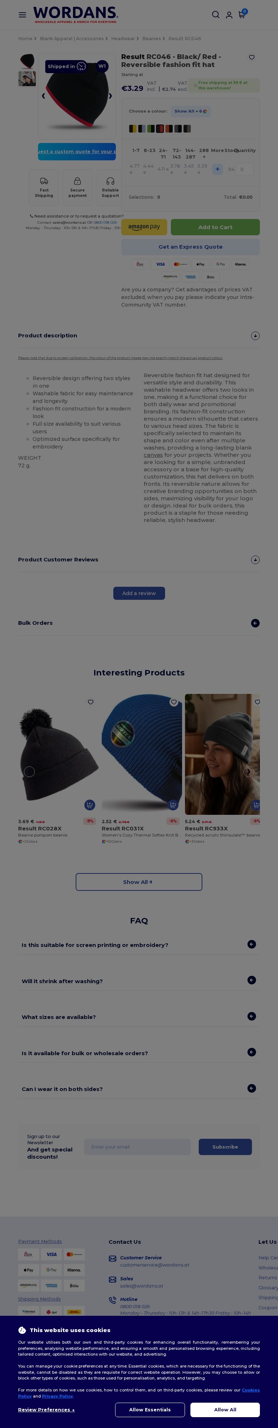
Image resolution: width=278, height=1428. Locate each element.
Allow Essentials (150, 1409)
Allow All (225, 1409)
